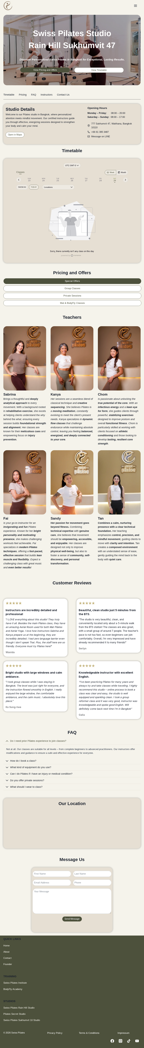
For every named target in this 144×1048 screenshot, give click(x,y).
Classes (20, 172)
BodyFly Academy (12, 989)
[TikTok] (128, 1040)
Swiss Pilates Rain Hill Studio (18, 1007)
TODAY (34, 187)
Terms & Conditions (89, 1033)
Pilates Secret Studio (14, 1014)
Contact (7, 958)
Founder (7, 964)
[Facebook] (112, 1040)
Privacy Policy (54, 1033)
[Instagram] (120, 1040)
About (6, 951)
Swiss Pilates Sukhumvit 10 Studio (21, 1020)
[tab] (29, 179)
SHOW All (22, 187)
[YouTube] (137, 1040)
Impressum (123, 1033)
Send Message (72, 919)
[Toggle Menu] (137, 6)
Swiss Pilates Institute (15, 982)
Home (6, 945)
